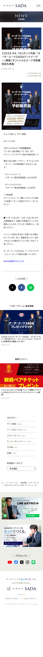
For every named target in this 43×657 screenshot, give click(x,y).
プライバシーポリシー (12, 598)
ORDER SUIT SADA (17, 604)
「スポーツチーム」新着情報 (21, 306)
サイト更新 (14, 424)
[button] (38, 6)
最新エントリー (21, 359)
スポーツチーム (8, 69)
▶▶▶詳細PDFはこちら (14, 261)
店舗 (12, 453)
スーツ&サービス (17, 430)
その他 (12, 447)
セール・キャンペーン (19, 441)
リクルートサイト (29, 598)
